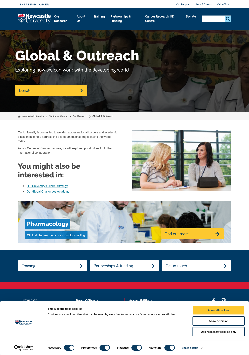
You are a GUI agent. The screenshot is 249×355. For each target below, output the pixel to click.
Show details (190, 347)
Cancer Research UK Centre (159, 19)
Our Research (60, 19)
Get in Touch (224, 4)
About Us (81, 19)
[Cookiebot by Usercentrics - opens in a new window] (24, 348)
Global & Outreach (102, 116)
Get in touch (176, 265)
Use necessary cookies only (218, 331)
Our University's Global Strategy (47, 186)
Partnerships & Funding (121, 19)
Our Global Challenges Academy (48, 191)
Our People (182, 4)
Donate (191, 16)
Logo (34, 19)
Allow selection (218, 321)
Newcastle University (32, 116)
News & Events (203, 4)
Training (99, 16)
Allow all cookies (218, 310)
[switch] (105, 348)
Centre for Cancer (33, 4)
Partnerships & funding (113, 265)
